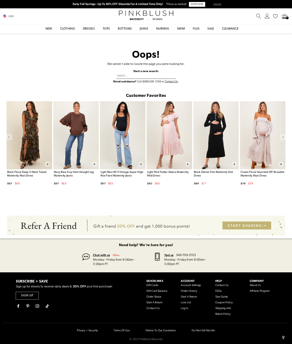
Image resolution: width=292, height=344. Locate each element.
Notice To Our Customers (161, 330)
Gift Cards (152, 285)
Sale (210, 28)
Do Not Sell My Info (203, 330)
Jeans (144, 28)
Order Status (153, 296)
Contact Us (171, 81)
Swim (181, 28)
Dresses (89, 28)
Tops (106, 28)
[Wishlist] (275, 16)
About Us (255, 285)
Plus (196, 28)
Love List (186, 302)
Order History (189, 291)
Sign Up (27, 295)
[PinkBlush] (146, 13)
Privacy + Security (87, 330)
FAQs (218, 291)
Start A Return (154, 302)
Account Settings (191, 285)
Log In (184, 308)
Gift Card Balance (156, 291)
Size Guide (221, 296)
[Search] (258, 16)
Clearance (230, 28)
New (48, 28)
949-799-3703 (186, 255)
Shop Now (197, 4)
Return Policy (223, 314)
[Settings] (267, 16)
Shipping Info (223, 308)
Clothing (67, 28)
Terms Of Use (122, 330)
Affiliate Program (260, 291)
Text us (169, 255)
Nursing (162, 28)
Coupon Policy (224, 302)
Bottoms (125, 28)
